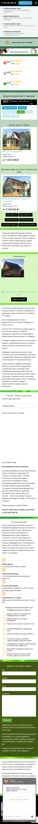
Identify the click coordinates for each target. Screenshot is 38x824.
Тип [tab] (6, 101)
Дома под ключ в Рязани (22, 42)
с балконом (22, 107)
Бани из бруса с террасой (10, 224)
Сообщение (5, 694)
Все (31, 104)
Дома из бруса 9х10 (25, 215)
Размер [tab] (14, 101)
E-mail (4, 686)
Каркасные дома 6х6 (12, 219)
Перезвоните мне (25, 3)
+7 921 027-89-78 (8, 3)
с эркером (21, 112)
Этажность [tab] (25, 101)
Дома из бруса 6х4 (12, 215)
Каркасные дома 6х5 (26, 219)
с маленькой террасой (9, 107)
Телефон (4, 678)
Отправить (6, 720)
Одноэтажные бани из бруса (27, 224)
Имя (3, 670)
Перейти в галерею (19, 299)
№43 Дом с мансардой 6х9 (12, 152)
